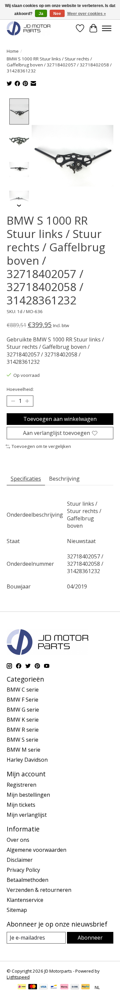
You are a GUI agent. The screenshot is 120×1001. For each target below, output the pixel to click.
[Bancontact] (54, 987)
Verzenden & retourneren (39, 890)
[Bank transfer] (75, 987)
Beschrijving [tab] (64, 478)
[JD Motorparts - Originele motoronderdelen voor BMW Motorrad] (28, 28)
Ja (41, 13)
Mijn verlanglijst (27, 814)
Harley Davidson (27, 759)
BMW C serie (23, 689)
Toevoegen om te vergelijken (41, 446)
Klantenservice (25, 900)
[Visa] (43, 987)
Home (13, 51)
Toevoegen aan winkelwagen (60, 419)
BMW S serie (22, 739)
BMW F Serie (22, 699)
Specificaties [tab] (26, 478)
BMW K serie (23, 719)
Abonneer (90, 937)
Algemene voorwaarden (36, 849)
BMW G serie (23, 709)
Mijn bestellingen (28, 794)
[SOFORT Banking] (64, 987)
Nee (57, 13)
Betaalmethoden (27, 880)
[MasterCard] (32, 987)
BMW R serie (23, 729)
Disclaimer (20, 859)
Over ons (18, 839)
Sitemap (17, 910)
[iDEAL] (22, 987)
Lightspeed (18, 977)
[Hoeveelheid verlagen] (13, 401)
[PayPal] (85, 987)
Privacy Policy (23, 869)
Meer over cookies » (86, 13)
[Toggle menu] (106, 28)
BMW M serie (23, 749)
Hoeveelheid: (20, 389)
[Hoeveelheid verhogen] (27, 401)
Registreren (21, 784)
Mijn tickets (21, 804)
